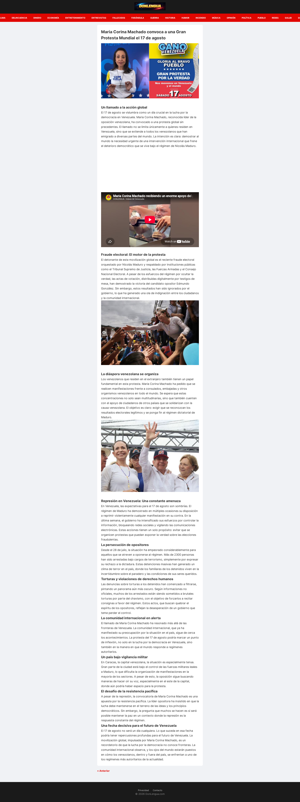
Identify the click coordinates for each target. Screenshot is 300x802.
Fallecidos (118, 18)
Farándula (137, 18)
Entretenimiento (75, 18)
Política (246, 18)
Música (216, 18)
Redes (275, 18)
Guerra (154, 18)
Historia (170, 18)
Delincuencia (19, 18)
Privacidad (143, 790)
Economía (53, 18)
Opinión (231, 18)
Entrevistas (99, 18)
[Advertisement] (150, 170)
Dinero (37, 18)
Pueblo (262, 18)
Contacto (157, 790)
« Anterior (103, 770)
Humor (185, 18)
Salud (288, 18)
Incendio (201, 18)
